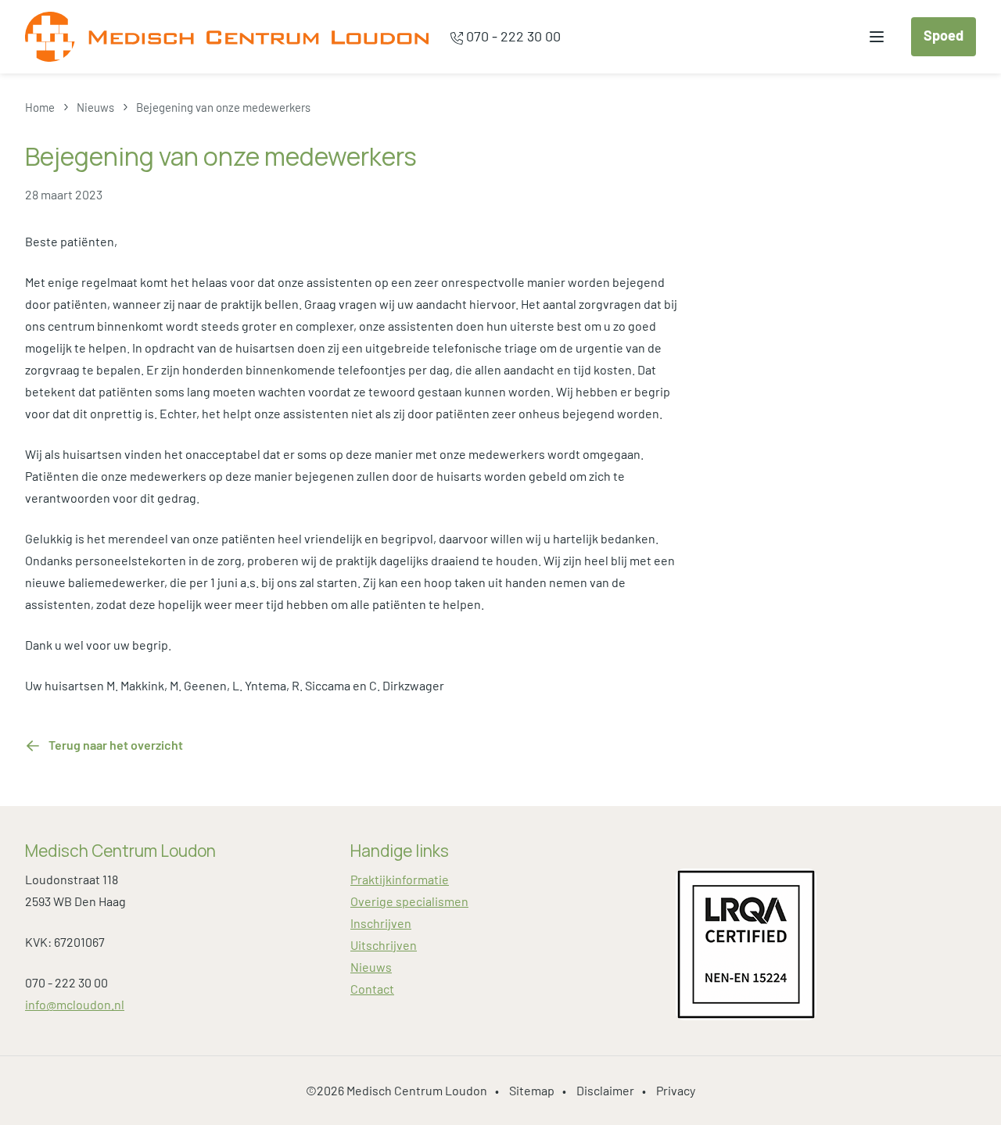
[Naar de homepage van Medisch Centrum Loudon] (227, 37)
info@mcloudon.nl (74, 1004)
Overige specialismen (409, 901)
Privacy (675, 1090)
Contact (372, 988)
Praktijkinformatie (399, 879)
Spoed (943, 35)
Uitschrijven (383, 944)
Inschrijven (380, 922)
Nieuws (371, 966)
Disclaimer (605, 1090)
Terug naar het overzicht (115, 744)
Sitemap (531, 1090)
